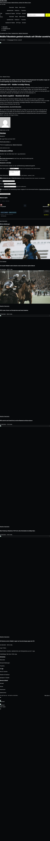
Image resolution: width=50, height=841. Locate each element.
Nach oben (47, 695)
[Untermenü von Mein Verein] (25, 7)
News (9, 33)
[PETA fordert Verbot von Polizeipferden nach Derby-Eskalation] (25, 287)
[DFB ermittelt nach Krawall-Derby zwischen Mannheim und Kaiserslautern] (25, 364)
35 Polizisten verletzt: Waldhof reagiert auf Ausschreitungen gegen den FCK (17, 641)
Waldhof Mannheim (23, 33)
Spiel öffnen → (46, 214)
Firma (1, 181)
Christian (3, 133)
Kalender (46, 211)
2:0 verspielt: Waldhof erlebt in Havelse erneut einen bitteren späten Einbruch (17, 265)
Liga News (3, 648)
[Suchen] (47, 15)
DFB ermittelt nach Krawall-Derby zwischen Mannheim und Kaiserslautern (16, 420)
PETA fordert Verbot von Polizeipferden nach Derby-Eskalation (14, 310)
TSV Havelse (3, 261)
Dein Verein (5, 168)
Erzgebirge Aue (6, 28)
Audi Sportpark (3, 215)
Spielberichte (15, 33)
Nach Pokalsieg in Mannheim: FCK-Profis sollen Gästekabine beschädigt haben (17, 530)
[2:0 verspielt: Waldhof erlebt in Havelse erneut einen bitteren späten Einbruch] (25, 242)
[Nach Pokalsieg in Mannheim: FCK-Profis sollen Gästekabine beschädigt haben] (25, 474)
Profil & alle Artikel (5, 141)
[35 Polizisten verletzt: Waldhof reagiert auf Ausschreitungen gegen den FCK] (25, 585)
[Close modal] (0, 697)
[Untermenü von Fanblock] (19, 10)
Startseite (5, 26)
